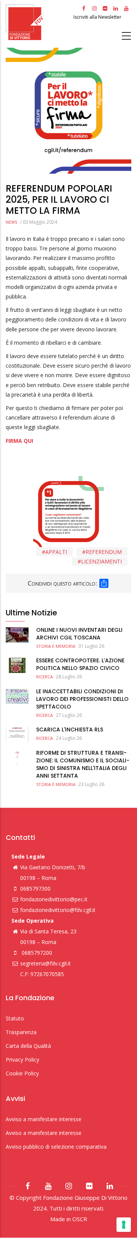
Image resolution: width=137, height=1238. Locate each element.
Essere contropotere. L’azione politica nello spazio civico (80, 664)
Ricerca (44, 677)
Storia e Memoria (55, 646)
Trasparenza (21, 1032)
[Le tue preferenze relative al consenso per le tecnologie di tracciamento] (123, 1224)
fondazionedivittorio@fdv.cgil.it (58, 910)
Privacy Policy (22, 1059)
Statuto (15, 1018)
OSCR (79, 1219)
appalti (56, 551)
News (11, 222)
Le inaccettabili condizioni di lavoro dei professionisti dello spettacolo (82, 699)
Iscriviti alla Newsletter (98, 17)
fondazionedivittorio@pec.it (54, 899)
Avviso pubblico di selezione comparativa (56, 1146)
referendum (104, 551)
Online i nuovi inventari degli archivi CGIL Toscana (79, 633)
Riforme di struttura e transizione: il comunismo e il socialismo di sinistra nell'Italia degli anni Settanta (82, 764)
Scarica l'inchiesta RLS (69, 729)
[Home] (39, 22)
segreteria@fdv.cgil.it (45, 963)
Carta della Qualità (28, 1045)
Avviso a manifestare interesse (43, 1119)
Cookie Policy (22, 1073)
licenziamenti (101, 561)
